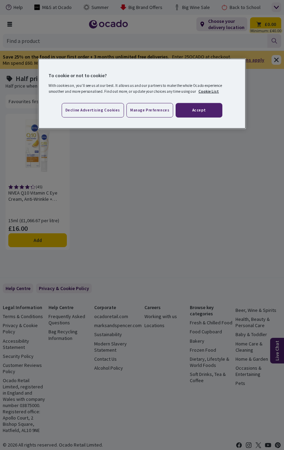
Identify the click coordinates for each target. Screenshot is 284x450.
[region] (142, 93)
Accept (199, 109)
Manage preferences (149, 109)
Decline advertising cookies (92, 109)
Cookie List (208, 91)
